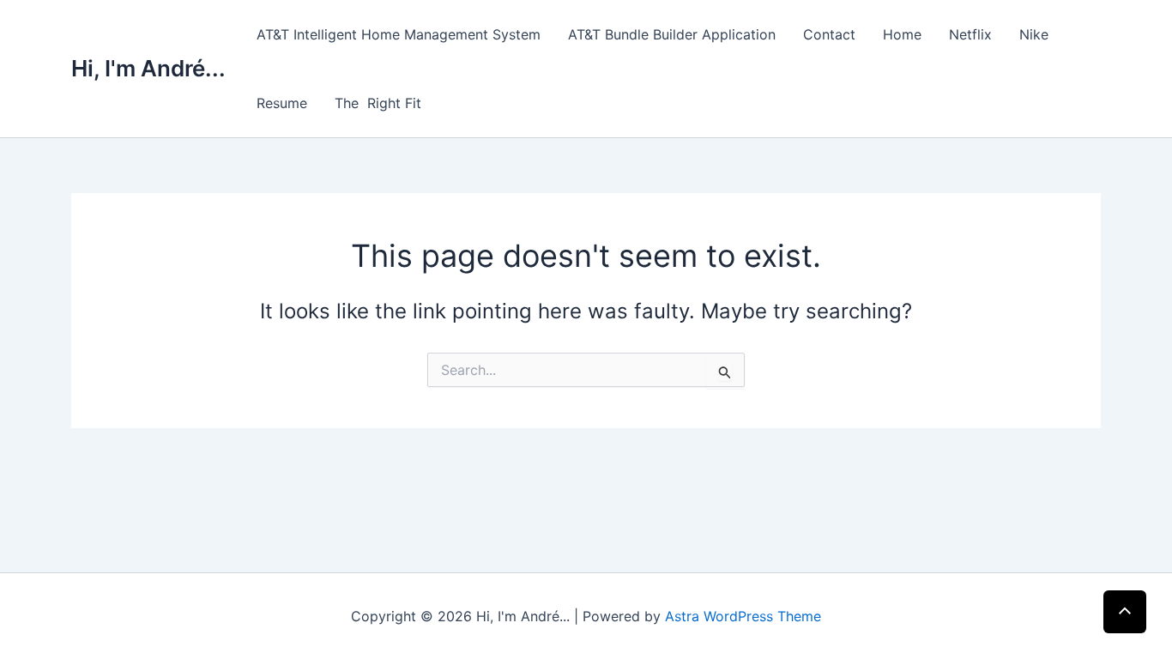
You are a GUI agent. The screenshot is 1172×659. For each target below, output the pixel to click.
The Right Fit (378, 103)
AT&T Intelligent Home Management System (399, 34)
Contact (829, 34)
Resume (282, 103)
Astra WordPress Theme (743, 616)
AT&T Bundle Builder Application (672, 34)
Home (902, 34)
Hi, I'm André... (148, 68)
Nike (1033, 34)
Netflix (970, 34)
